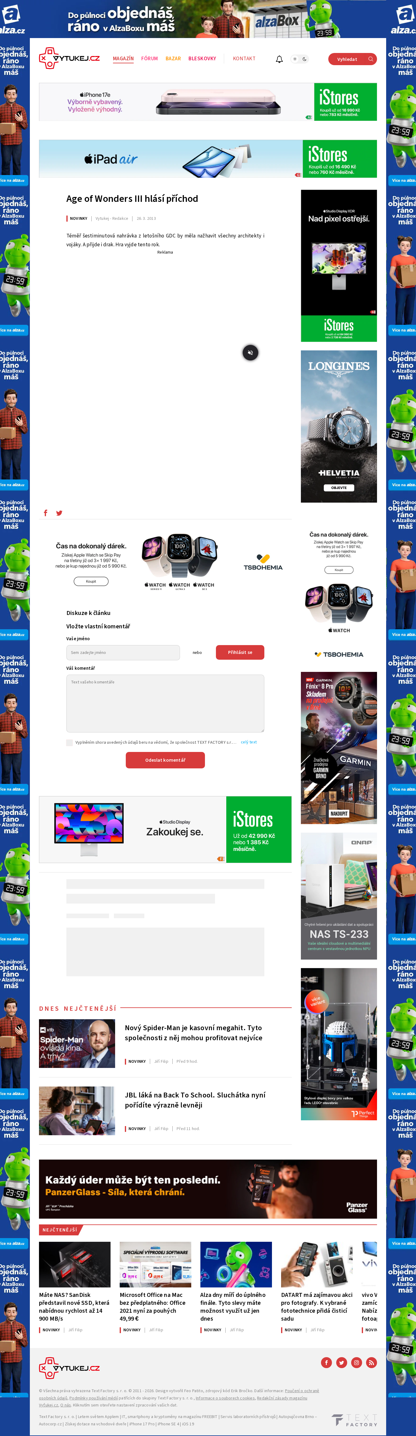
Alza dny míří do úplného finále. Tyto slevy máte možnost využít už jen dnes (233, 1307)
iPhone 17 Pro (142, 1424)
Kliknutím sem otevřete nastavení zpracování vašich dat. (125, 1405)
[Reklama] (208, 19)
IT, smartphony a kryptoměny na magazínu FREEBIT (169, 1417)
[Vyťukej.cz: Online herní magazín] (69, 59)
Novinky (78, 219)
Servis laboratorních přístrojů (248, 1417)
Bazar (173, 58)
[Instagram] (356, 1362)
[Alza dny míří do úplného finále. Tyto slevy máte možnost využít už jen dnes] (236, 1264)
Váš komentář (80, 668)
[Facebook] (326, 1362)
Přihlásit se (240, 652)
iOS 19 (188, 1424)
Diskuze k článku (88, 613)
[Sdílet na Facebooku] (45, 514)
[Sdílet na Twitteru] (59, 514)
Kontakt (244, 58)
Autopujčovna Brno (296, 1417)
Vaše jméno (78, 639)
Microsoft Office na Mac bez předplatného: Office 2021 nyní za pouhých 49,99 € (152, 1307)
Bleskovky (202, 58)
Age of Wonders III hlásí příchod (132, 199)
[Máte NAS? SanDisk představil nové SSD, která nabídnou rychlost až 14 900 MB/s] (75, 1264)
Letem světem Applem (98, 1417)
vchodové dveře (111, 1424)
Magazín (123, 58)
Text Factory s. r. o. (109, 1391)
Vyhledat (347, 59)
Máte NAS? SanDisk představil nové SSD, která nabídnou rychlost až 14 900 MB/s (74, 1307)
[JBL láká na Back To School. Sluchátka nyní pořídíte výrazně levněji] (77, 1111)
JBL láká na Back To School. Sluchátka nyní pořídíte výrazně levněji (195, 1100)
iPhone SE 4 (168, 1424)
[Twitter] (341, 1362)
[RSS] (371, 1362)
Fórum (149, 58)
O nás (65, 1405)
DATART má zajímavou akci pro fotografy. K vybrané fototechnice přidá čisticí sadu (317, 1307)
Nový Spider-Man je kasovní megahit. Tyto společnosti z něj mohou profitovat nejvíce (194, 1033)
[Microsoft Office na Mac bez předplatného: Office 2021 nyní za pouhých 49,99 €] (155, 1264)
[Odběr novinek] (279, 60)
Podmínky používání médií (93, 1398)
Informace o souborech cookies (225, 1398)
